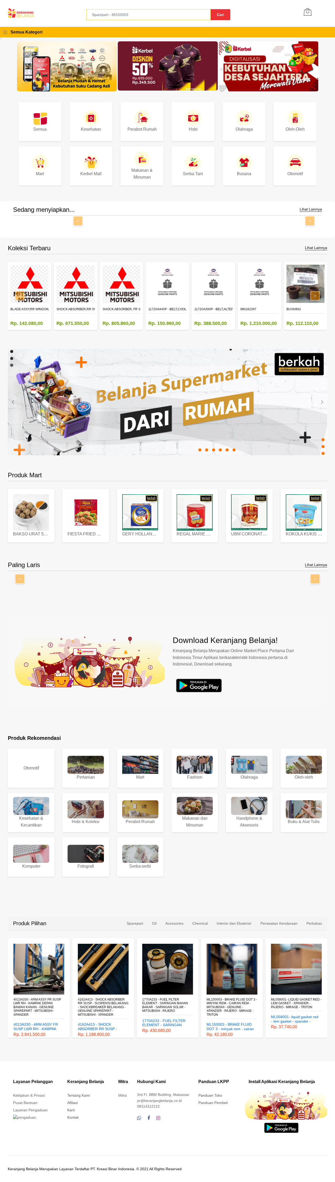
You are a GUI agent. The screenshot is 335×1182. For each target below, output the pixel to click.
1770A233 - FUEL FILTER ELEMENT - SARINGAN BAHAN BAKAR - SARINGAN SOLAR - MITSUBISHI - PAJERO (165, 1005)
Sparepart (135, 923)
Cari (220, 15)
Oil (154, 923)
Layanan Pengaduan (30, 1110)
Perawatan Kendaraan (279, 923)
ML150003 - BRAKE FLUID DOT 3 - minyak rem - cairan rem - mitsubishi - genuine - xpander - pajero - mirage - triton (231, 1007)
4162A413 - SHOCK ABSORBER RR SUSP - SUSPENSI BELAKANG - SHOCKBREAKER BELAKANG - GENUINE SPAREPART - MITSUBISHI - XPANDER (103, 1007)
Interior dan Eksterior (234, 923)
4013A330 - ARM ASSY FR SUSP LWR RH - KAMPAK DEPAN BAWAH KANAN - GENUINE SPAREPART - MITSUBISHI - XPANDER (37, 1007)
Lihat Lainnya (311, 209)
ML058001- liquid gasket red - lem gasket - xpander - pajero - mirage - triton (296, 1003)
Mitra (122, 1095)
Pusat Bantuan (25, 1103)
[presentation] (13, 402)
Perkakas (314, 923)
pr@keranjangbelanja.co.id (159, 1100)
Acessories (174, 923)
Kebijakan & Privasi (29, 1095)
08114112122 (148, 1106)
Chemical (200, 923)
